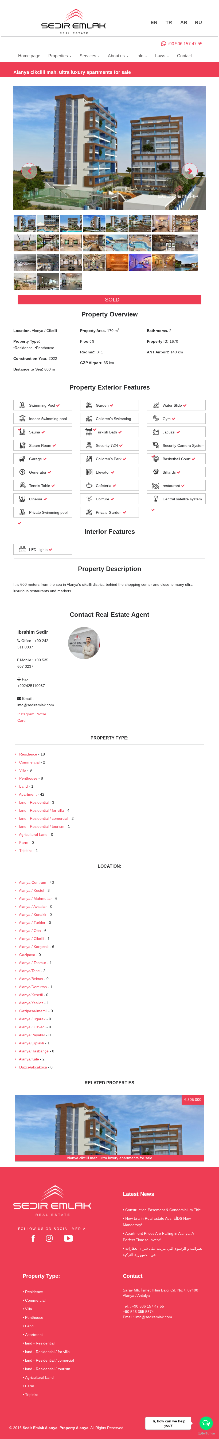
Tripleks (24, 850)
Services (88, 56)
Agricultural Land (32, 834)
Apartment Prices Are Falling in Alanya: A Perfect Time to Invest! (158, 1236)
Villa (21, 770)
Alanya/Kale (27, 1059)
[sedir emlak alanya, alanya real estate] (73, 22)
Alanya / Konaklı (31, 914)
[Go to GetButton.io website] (206, 1433)
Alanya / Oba (28, 930)
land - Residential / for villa (40, 810)
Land (22, 786)
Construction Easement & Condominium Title (162, 1210)
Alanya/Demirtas (31, 987)
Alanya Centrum (31, 882)
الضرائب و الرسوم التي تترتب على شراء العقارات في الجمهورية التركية (163, 1251)
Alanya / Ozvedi (30, 1027)
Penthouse (26, 778)
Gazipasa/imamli (31, 1011)
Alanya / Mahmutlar (34, 898)
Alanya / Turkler (30, 922)
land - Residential (32, 802)
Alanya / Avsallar (31, 906)
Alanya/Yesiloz (29, 1003)
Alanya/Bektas (29, 979)
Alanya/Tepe (28, 971)
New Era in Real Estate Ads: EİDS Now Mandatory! (157, 1221)
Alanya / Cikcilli (30, 938)
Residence (26, 754)
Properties (58, 56)
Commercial (28, 762)
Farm (22, 842)
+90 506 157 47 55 (184, 43)
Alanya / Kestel (30, 890)
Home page (29, 56)
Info (140, 56)
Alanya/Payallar (30, 1035)
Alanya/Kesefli (29, 995)
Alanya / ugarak (30, 1019)
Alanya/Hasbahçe (32, 1051)
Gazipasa (25, 955)
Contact (184, 56)
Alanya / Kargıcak (32, 947)
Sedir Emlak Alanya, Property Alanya (55, 1428)
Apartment (26, 794)
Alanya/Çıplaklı (30, 1043)
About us (117, 56)
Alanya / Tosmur (31, 963)
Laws (160, 56)
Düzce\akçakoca (31, 1067)
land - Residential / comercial (42, 818)
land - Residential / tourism (40, 826)
